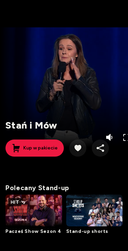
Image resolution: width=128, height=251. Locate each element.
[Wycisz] (110, 137)
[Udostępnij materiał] (100, 148)
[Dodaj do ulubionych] (77, 148)
